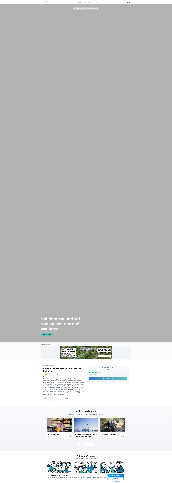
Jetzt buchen (47, 334)
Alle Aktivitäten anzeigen (86, 444)
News (85, 2)
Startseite (79, 2)
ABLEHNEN (115, 478)
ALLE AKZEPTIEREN (115, 475)
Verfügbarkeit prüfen (108, 378)
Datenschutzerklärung (54, 481)
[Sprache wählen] (130, 2)
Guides (89, 2)
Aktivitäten (95, 2)
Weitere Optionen (116, 481)
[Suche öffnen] (127, 2)
